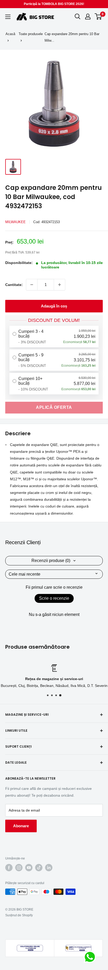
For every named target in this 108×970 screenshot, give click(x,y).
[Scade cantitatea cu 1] (31, 284)
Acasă (10, 34)
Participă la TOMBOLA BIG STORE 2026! (54, 4)
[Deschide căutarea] (77, 16)
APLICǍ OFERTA (54, 407)
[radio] (54, 336)
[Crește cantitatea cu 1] (59, 284)
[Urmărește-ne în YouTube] (29, 867)
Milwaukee (15, 222)
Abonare (21, 826)
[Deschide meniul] (7, 17)
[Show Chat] (91, 957)
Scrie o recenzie (54, 598)
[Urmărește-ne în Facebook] (9, 867)
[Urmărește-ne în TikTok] (38, 867)
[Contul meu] (87, 16)
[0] (98, 16)
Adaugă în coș (54, 306)
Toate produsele (31, 34)
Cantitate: (14, 285)
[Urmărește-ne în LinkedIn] (48, 867)
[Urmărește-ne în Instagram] (19, 867)
